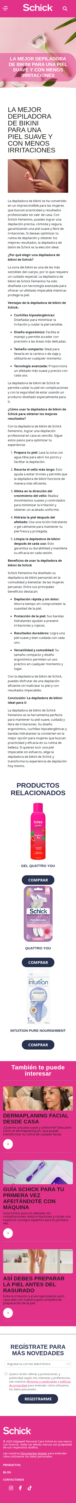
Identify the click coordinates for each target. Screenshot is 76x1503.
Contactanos (13, 1479)
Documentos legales (34, 1453)
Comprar (38, 880)
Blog (7, 1472)
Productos (11, 1465)
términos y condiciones (42, 1381)
